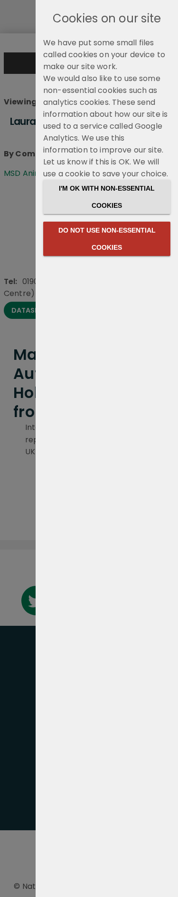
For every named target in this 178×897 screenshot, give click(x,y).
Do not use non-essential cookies (107, 238)
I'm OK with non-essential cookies (107, 196)
